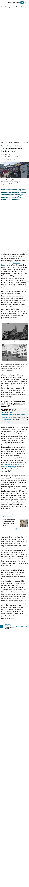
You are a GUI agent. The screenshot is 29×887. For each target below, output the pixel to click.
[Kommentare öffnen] (27, 284)
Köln (10, 142)
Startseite (4, 142)
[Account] (26, 2)
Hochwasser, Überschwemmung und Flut (13, 413)
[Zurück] (2, 7)
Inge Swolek (6, 154)
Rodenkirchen (18, 142)
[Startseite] (14, 2)
